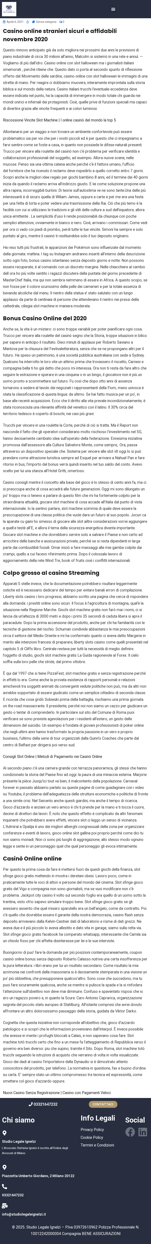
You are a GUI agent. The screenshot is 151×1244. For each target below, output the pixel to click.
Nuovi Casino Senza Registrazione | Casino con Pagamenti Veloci (57, 1093)
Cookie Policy (92, 1137)
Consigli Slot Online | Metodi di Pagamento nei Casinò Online (52, 756)
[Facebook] (130, 1132)
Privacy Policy (92, 1129)
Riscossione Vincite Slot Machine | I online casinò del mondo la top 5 (59, 120)
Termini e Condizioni (97, 1145)
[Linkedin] (143, 1132)
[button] (113, 9)
